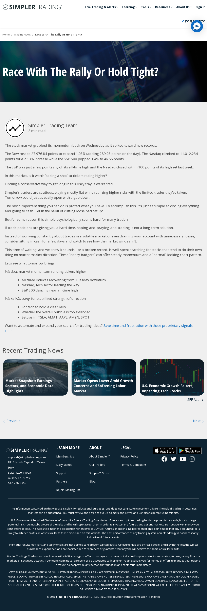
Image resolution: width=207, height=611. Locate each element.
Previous (13, 420)
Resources (162, 7)
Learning (128, 7)
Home (6, 34)
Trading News (22, 34)
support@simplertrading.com (27, 457)
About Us (183, 7)
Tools (145, 7)
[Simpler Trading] (32, 7)
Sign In (200, 7)
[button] (197, 26)
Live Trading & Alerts (100, 7)
